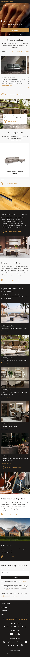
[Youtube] (15, 626)
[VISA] (21, 642)
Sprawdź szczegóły (13, 121)
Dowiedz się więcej (6, 330)
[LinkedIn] (25, 626)
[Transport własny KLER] (17, 634)
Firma (10, 389)
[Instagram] (8, 626)
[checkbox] (2, 581)
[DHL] (11, 634)
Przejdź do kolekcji (7, 85)
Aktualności (4, 325)
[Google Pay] (12, 645)
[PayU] (8, 642)
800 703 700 (10, 619)
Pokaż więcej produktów (11, 183)
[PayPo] (17, 645)
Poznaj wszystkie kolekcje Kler (13, 94)
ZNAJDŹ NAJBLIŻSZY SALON (7, 1)
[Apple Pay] (8, 645)
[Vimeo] (22, 626)
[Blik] (4, 642)
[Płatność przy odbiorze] (22, 645)
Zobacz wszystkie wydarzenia (13, 467)
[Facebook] (4, 626)
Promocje (11, 325)
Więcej (24, 581)
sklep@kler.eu (22, 619)
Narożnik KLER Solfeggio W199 (14, 171)
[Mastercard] (26, 642)
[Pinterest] (18, 626)
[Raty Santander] (15, 642)
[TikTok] (11, 626)
